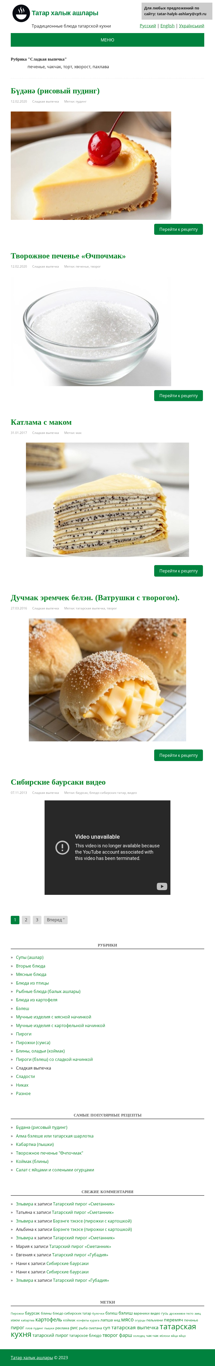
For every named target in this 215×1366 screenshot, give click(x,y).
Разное (23, 1093)
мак (79, 432)
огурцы (140, 1320)
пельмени (154, 1320)
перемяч (173, 1320)
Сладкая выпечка (45, 101)
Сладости (25, 1076)
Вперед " (55, 920)
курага (94, 1320)
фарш (125, 1335)
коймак (69, 1320)
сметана (95, 1328)
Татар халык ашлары (65, 13)
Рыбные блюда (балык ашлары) (48, 991)
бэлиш (126, 1313)
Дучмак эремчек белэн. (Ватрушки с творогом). (95, 597)
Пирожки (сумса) (33, 1042)
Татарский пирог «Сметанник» (84, 1204)
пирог (17, 1327)
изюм (15, 1320)
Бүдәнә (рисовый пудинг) (55, 90)
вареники (141, 1313)
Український (191, 26)
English (167, 26)
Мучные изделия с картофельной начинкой (60, 1025)
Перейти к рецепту (178, 229)
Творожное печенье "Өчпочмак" (49, 1153)
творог (95, 266)
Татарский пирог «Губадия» (80, 1255)
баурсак (82, 792)
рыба (83, 1328)
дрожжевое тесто (181, 1313)
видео (132, 792)
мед (117, 1320)
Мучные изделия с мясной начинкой (53, 1017)
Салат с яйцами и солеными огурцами (55, 1170)
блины (46, 1313)
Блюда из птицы (32, 983)
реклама (62, 1328)
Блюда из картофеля (36, 1000)
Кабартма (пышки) (35, 1144)
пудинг (81, 101)
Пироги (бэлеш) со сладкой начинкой (54, 1059)
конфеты (83, 1320)
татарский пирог (50, 1335)
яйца (174, 1336)
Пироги (23, 1034)
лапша (106, 1319)
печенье (82, 266)
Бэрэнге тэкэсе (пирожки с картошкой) (92, 1221)
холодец (139, 1336)
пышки (49, 1328)
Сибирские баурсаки (67, 1263)
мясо (127, 1319)
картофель (48, 1319)
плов (28, 1328)
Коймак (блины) (32, 1161)
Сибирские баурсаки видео (58, 782)
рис (74, 1328)
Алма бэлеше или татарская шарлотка (55, 1136)
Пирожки (17, 1313)
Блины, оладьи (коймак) (40, 1051)
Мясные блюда (31, 974)
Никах (22, 1085)
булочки (98, 1313)
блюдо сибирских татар (107, 792)
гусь (164, 1313)
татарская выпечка (90, 608)
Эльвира (24, 1204)
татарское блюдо (85, 1335)
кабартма (27, 1320)
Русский (148, 26)
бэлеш (111, 1313)
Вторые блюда (30, 966)
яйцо (182, 1336)
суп (106, 1328)
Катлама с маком (41, 422)
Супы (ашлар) (30, 957)
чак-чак (152, 1335)
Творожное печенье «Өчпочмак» (68, 255)
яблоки (165, 1336)
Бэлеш (22, 1008)
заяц (198, 1313)
